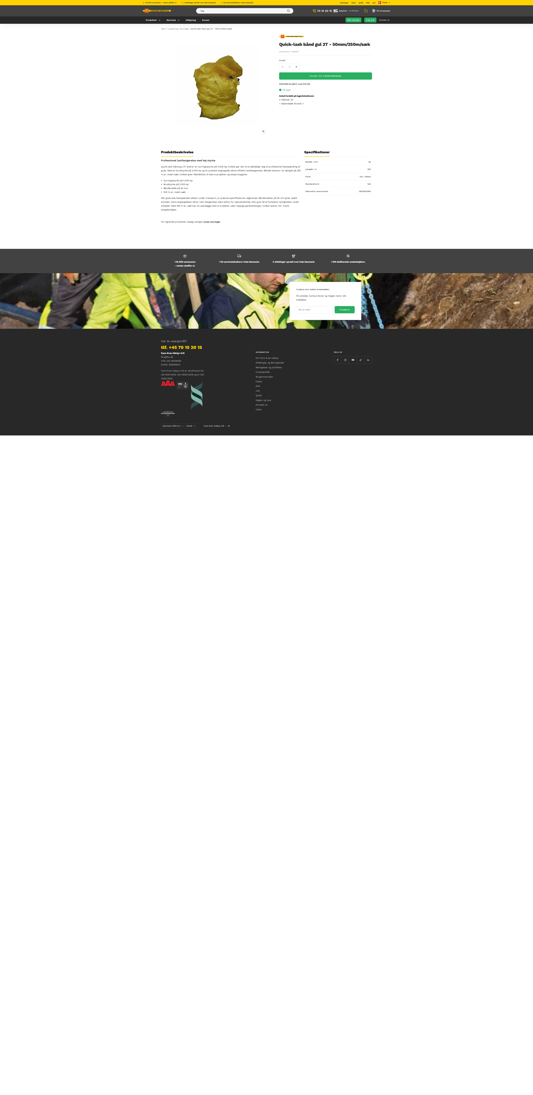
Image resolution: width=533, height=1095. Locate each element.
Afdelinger (344, 3)
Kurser (205, 20)
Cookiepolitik (263, 372)
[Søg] (244, 11)
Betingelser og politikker (269, 367)
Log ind (370, 20)
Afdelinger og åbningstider (270, 362)
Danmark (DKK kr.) (171, 426)
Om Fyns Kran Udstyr (267, 358)
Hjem (163, 29)
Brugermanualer (264, 376)
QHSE (361, 3)
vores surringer (211, 222)
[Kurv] (365, 11)
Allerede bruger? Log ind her (294, 83)
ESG (368, 3)
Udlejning (191, 20)
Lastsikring (173, 29)
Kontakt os (384, 20)
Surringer (184, 29)
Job (373, 3)
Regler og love (263, 400)
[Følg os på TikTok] (360, 360)
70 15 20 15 (324, 11)
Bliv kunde (353, 20)
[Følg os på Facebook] (337, 360)
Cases (259, 381)
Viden (353, 3)
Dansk (189, 426)
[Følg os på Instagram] (345, 360)
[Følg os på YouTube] (353, 360)
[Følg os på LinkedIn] (368, 360)
